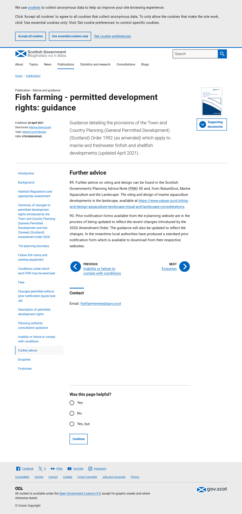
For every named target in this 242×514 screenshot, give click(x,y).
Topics (33, 64)
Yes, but (83, 424)
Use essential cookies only (70, 36)
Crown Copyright (87, 476)
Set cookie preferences (112, 36)
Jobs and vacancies (114, 476)
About (19, 64)
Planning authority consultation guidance (33, 325)
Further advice (27, 350)
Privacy (135, 476)
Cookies (67, 476)
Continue (79, 439)
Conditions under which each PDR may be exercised (36, 271)
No (79, 413)
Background (26, 182)
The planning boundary (33, 246)
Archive (39, 476)
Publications (65, 64)
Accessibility (22, 476)
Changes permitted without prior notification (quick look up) (36, 296)
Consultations (126, 64)
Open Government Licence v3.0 (80, 493)
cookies (34, 7)
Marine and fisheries (34, 131)
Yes (80, 402)
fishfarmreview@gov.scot (101, 303)
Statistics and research (95, 64)
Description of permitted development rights (34, 312)
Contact (53, 476)
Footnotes (25, 368)
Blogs (145, 64)
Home (18, 75)
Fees (21, 282)
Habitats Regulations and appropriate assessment (35, 194)
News (47, 64)
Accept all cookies (30, 36)
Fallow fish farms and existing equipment (32, 257)
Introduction (26, 173)
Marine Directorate (40, 127)
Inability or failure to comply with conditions (36, 339)
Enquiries (24, 359)
